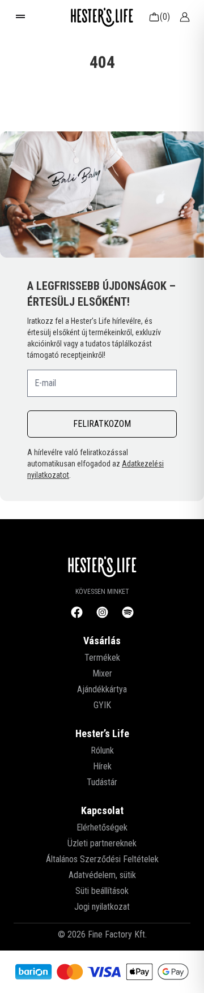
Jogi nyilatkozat (102, 906)
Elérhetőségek (102, 827)
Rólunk (102, 750)
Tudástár (102, 782)
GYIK (102, 705)
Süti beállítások (102, 890)
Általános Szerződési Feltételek (102, 859)
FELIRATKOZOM (102, 423)
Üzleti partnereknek (102, 843)
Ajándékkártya (102, 689)
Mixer (102, 673)
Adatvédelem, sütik (102, 875)
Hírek (102, 766)
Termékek (102, 657)
